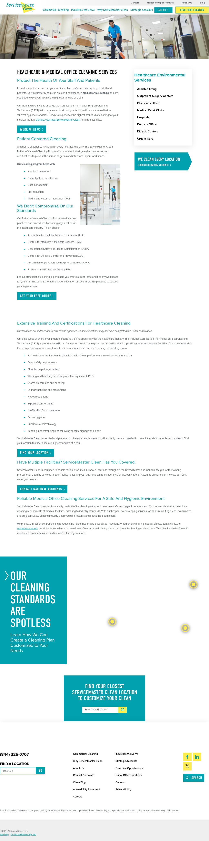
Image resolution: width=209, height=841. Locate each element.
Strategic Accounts (141, 10)
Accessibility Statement (86, 789)
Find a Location (14, 764)
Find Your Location (192, 10)
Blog (202, 2)
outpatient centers (27, 528)
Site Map (4, 834)
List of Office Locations (129, 775)
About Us (187, 2)
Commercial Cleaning (56, 10)
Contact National (41, 489)
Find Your (34, 453)
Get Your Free (35, 296)
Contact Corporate (83, 775)
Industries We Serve (83, 10)
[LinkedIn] (197, 757)
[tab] (112, 622)
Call (162, 9)
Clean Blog (79, 782)
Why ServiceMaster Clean (112, 10)
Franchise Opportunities (160, 2)
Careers (135, 2)
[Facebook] (187, 757)
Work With (30, 129)
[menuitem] (56, 10)
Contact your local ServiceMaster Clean (58, 119)
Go (123, 710)
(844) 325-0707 (14, 755)
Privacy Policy (123, 789)
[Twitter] (187, 766)
